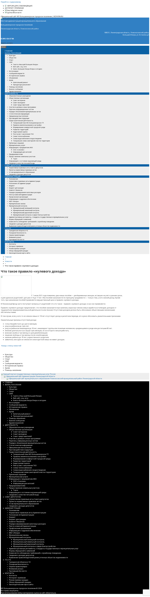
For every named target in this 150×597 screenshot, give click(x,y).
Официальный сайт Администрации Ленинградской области (30, 376)
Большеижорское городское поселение (17, 25)
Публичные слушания (16, 143)
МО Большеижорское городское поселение (18, 588)
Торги (15, 159)
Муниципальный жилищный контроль (26, 208)
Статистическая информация (19, 114)
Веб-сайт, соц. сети (20, 67)
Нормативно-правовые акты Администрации (24, 181)
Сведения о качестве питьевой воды (22, 163)
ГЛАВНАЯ (8, 51)
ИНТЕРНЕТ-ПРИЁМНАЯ (14, 8)
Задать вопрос (7, 43)
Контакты (12, 244)
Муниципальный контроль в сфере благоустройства (31, 215)
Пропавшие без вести (16, 239)
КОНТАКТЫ (9, 242)
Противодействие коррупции (19, 118)
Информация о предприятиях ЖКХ (21, 147)
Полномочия (13, 179)
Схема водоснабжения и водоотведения (27, 138)
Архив (11, 80)
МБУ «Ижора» (14, 201)
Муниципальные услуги (17, 145)
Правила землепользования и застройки (27, 125)
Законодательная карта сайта (19, 253)
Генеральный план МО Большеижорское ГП (28, 123)
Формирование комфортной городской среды (29, 127)
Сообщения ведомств (16, 73)
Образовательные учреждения (20, 96)
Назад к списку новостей (11, 346)
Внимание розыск (15, 237)
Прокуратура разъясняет (22, 85)
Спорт (11, 60)
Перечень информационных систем (21, 109)
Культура (12, 55)
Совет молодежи (19, 103)
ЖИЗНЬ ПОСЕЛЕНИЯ (13, 53)
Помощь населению (16, 87)
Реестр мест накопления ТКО (23, 134)
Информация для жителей (22, 152)
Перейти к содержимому (11, 2)
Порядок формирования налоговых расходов (25, 192)
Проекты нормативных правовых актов (23, 170)
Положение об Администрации (20, 183)
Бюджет (12, 186)
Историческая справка (17, 76)
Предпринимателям (16, 154)
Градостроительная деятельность (21, 121)
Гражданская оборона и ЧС (18, 231)
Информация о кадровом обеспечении (22, 199)
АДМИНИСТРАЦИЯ (12, 176)
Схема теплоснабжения (21, 136)
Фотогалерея (13, 71)
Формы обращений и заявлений (20, 219)
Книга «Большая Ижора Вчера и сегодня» (27, 69)
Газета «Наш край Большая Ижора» (25, 64)
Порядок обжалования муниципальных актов (25, 112)
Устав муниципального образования (22, 172)
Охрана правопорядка (16, 235)
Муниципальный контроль (18, 206)
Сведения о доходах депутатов (20, 174)
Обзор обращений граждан (18, 251)
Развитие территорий (20, 130)
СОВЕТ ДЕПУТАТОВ (13, 165)
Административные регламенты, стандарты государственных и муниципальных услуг (38, 217)
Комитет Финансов (15, 190)
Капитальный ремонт (20, 82)
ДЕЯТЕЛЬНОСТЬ (11, 93)
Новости (8, 261)
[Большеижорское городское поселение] (17, 19)
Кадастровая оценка (20, 132)
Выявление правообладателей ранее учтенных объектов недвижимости (34, 226)
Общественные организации (19, 98)
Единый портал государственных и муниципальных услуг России (29, 374)
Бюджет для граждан (16, 188)
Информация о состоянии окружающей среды (25, 161)
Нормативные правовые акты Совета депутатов (26, 168)
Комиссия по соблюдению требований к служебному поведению (31, 222)
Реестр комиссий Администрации (20, 195)
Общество (12, 58)
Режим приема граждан (17, 248)
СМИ (10, 62)
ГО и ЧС (8, 228)
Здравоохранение (15, 91)
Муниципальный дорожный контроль (26, 213)
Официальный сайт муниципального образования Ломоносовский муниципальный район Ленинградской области (55, 378)
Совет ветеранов (19, 100)
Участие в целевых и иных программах (22, 107)
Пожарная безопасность (17, 233)
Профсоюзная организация (18, 197)
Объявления (13, 78)
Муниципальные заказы (17, 204)
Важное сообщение (16, 89)
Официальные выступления (18, 116)
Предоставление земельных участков (22, 156)
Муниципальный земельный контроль (26, 210)
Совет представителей (21, 105)
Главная (8, 257)
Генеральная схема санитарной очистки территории (31, 141)
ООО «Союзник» (18, 150)
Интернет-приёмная (16, 246)
